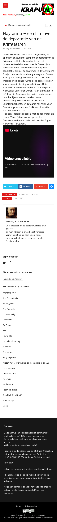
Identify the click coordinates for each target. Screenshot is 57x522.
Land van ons (9, 368)
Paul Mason (8, 384)
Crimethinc (7, 319)
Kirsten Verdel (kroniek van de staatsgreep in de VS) (26, 363)
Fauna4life (7, 336)
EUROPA (35, 194)
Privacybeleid (31, 506)
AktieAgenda (8, 303)
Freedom (7, 346)
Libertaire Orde (9, 373)
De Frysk (7, 325)
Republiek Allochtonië (12, 395)
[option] (30, 25)
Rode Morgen (9, 400)
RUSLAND (18, 199)
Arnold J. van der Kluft (11, 49)
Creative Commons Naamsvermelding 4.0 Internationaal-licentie (25, 516)
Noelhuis (7, 379)
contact (28, 489)
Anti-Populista (9, 309)
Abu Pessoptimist (10, 298)
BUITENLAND (24, 194)
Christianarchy (9, 314)
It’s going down (9, 357)
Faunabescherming (11, 341)
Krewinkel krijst (9, 292)
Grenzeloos (8, 352)
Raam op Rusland (11, 389)
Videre (5, 406)
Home (18, 506)
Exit (4, 330)
